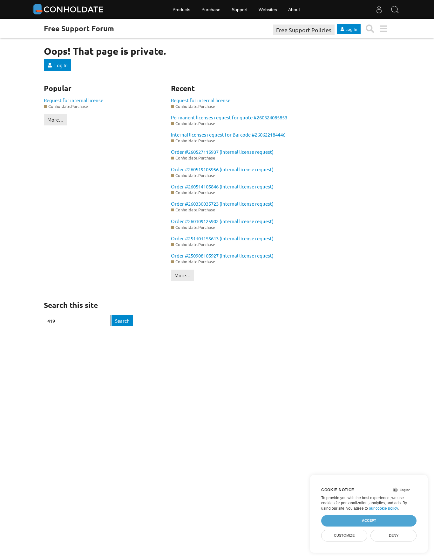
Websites (268, 9)
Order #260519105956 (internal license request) (222, 169)
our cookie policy (383, 508)
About (294, 9)
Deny (393, 535)
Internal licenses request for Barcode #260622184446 (228, 134)
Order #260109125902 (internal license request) (222, 221)
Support (240, 9)
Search (122, 321)
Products (181, 9)
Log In (61, 65)
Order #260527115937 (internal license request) (222, 152)
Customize (344, 535)
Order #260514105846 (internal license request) (222, 186)
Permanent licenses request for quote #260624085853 (229, 117)
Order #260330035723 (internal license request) (222, 204)
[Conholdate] (69, 10)
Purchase (210, 9)
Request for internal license (73, 100)
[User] (379, 9)
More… (55, 120)
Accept (369, 520)
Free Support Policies (303, 29)
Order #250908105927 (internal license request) (222, 255)
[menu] (383, 29)
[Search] (395, 9)
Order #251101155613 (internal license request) (222, 238)
